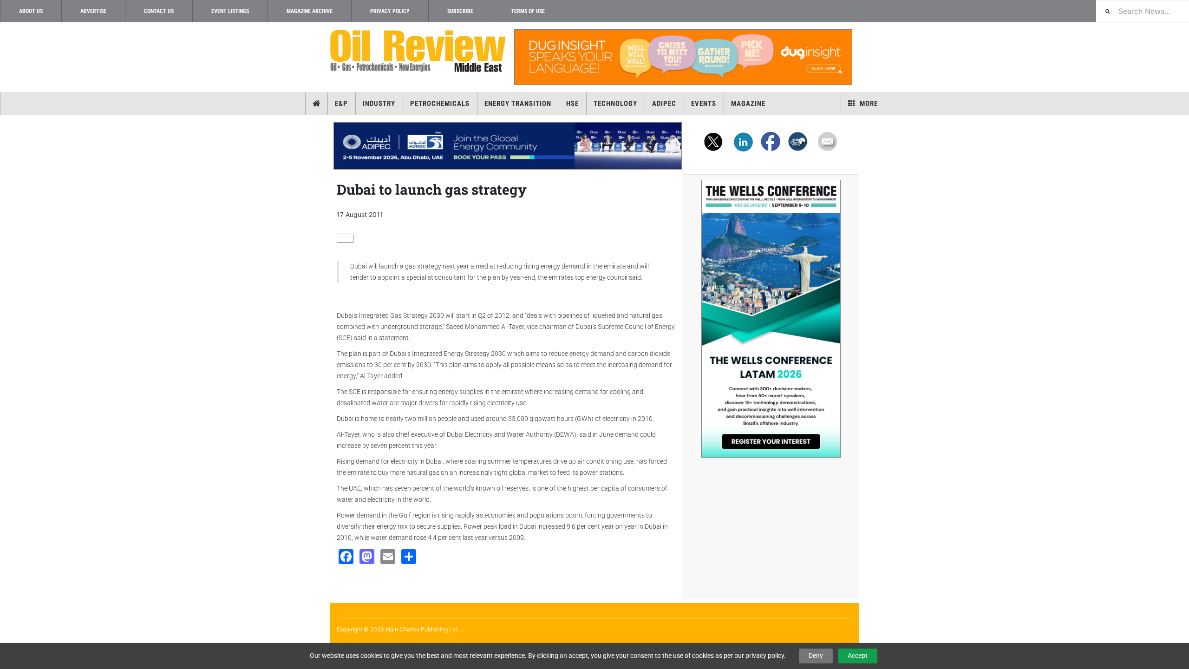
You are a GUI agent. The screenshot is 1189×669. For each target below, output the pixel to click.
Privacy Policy (390, 11)
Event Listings (230, 11)
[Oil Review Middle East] (418, 51)
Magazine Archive (310, 11)
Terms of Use (528, 11)
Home (316, 103)
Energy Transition (517, 103)
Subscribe (460, 11)
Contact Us (159, 11)
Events (703, 103)
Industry (379, 103)
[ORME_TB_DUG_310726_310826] (682, 57)
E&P (341, 103)
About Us (31, 11)
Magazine (748, 103)
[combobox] (1142, 11)
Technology (615, 103)
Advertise (93, 11)
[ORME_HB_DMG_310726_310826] (507, 146)
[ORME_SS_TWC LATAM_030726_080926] (771, 319)
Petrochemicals (440, 103)
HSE (572, 103)
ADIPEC (664, 103)
